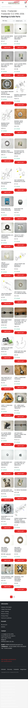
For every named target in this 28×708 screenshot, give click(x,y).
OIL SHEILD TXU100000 (20, 490)
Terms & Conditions (6, 618)
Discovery (9, 669)
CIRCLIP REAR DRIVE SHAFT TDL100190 (6, 294)
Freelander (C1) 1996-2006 (12, 14)
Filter (5, 20)
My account (4, 624)
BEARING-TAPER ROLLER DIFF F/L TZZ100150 (18, 122)
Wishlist (3, 627)
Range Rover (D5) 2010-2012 (8, 695)
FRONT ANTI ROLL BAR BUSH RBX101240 (20, 351)
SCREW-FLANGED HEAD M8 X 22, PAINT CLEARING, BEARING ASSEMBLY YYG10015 (20, 520)
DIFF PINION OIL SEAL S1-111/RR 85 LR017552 (20, 292)
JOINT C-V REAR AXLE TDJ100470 (6, 406)
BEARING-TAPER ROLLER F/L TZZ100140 (7, 151)
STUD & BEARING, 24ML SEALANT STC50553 (7, 577)
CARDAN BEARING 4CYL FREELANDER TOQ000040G (7, 236)
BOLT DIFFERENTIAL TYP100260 (6, 183)
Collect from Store (6, 609)
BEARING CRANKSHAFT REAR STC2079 (20, 95)
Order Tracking (5, 611)
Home (3, 11)
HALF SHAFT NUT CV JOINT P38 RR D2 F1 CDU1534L (6, 379)
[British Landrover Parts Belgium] (14, 2)
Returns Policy (5, 613)
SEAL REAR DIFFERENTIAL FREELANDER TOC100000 (4, 549)
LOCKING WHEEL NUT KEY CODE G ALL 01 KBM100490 (19, 463)
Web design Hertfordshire (8, 659)
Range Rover (23, 669)
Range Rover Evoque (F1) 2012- (8, 700)
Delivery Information (6, 607)
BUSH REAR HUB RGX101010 (18, 209)
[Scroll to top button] (25, 701)
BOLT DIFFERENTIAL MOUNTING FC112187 (19, 180)
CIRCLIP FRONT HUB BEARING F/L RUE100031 (19, 265)
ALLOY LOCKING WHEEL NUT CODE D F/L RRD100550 (20, 37)
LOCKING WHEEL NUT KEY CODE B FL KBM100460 (6, 463)
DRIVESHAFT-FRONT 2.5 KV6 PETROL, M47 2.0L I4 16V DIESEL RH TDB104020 (20, 322)
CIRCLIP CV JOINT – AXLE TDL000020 (19, 235)
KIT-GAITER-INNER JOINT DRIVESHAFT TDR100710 (6, 434)
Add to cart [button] (7, 47)
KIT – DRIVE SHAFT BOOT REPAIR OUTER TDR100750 (19, 407)
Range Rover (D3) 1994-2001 (8, 686)
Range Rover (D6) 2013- (7, 698)
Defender (3, 669)
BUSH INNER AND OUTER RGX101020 (6, 209)
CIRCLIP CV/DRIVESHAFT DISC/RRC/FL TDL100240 (5, 265)
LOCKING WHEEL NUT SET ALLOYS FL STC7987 (7, 490)
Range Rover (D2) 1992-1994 (8, 683)
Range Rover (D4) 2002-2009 (8, 689)
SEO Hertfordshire (6, 661)
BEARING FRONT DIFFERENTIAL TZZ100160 (5, 125)
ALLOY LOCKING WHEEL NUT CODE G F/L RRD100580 (20, 65)
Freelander (12, 11)
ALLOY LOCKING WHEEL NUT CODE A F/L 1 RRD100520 (7, 37)
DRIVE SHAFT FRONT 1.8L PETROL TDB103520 (6, 321)
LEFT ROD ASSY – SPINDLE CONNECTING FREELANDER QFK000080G (20, 435)
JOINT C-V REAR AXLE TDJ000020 (20, 378)
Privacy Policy (4, 616)
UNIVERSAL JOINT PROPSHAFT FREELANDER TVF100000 (19, 579)
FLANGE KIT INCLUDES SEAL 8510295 (7, 348)
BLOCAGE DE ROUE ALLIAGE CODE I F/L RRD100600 (19, 152)
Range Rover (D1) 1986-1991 (8, 680)
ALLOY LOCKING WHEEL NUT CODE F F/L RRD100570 (7, 65)
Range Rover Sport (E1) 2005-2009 (9, 706)
